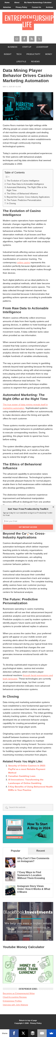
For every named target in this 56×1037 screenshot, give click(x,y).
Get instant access (28, 527)
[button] (28, 509)
